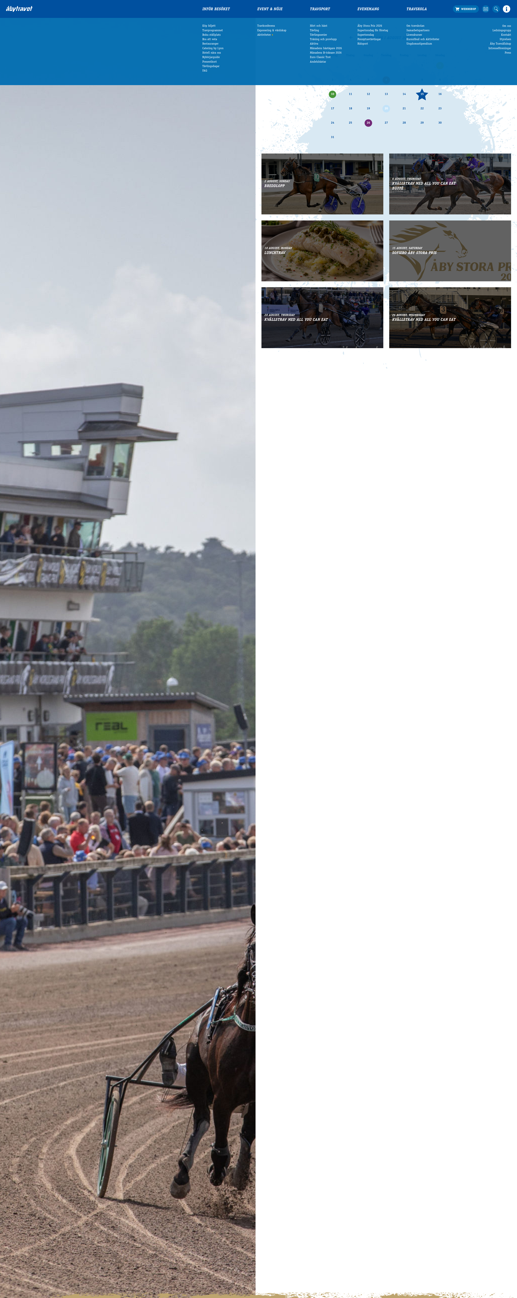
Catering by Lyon (212, 48)
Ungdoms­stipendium (419, 43)
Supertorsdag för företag (372, 30)
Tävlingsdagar (210, 66)
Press (508, 52)
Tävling (314, 30)
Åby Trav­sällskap (500, 43)
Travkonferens (266, 26)
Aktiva (314, 43)
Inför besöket (216, 9)
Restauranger (210, 43)
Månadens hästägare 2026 (326, 48)
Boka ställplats (211, 35)
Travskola (416, 9)
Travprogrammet (212, 30)
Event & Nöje (270, 9)
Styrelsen (505, 39)
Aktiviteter (264, 35)
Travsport (320, 9)
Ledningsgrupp (501, 30)
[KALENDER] (485, 9)
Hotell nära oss (211, 52)
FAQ (204, 70)
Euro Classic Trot (320, 57)
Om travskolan (415, 26)
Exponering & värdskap (271, 30)
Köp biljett (209, 26)
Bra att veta (209, 39)
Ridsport (362, 43)
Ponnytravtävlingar (369, 39)
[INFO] (506, 9)
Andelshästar (318, 61)
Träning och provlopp (323, 39)
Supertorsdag (365, 35)
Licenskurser (414, 35)
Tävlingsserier (318, 35)
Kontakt (506, 35)
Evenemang (368, 9)
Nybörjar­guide (211, 57)
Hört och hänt (318, 26)
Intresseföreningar (499, 48)
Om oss (506, 26)
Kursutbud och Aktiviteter (422, 39)
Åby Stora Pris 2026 (369, 26)
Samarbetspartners (417, 30)
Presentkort (209, 61)
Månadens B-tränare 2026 (326, 52)
